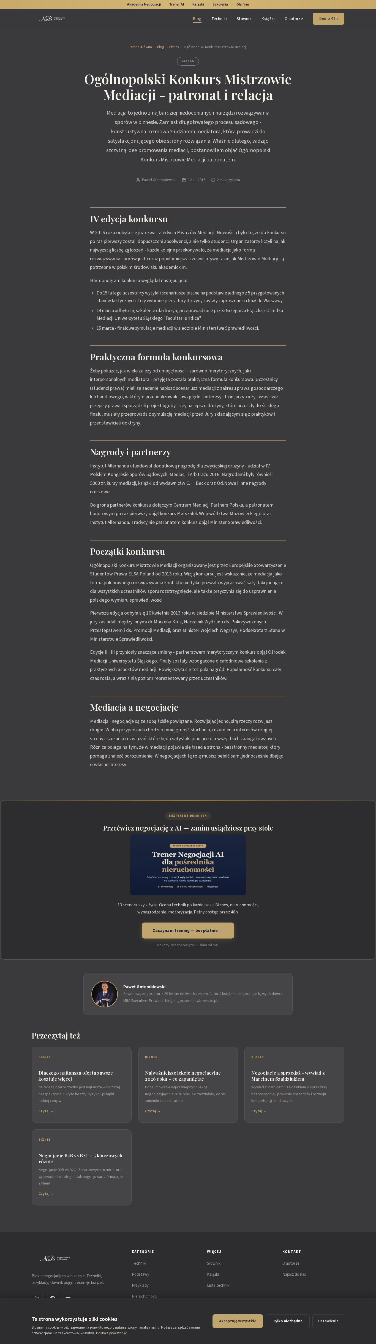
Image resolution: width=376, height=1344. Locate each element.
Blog (197, 19)
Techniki (219, 19)
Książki (268, 19)
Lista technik (218, 1285)
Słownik (244, 19)
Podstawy (140, 1274)
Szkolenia (220, 4)
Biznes (174, 47)
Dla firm (242, 4)
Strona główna (141, 47)
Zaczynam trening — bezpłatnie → (188, 930)
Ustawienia (328, 1321)
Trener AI (176, 4)
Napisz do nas (294, 1274)
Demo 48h (328, 18)
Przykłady (140, 1285)
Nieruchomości (144, 1296)
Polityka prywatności (111, 1333)
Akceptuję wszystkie (237, 1321)
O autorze (294, 19)
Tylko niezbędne (288, 1321)
